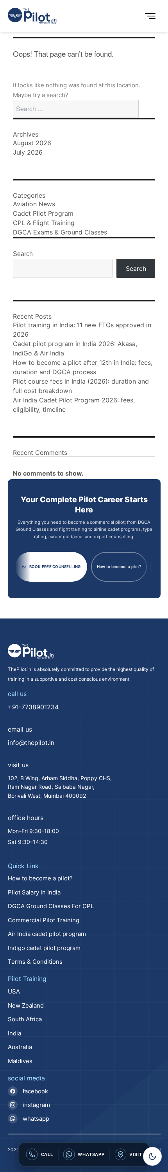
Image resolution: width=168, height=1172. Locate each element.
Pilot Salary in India (34, 892)
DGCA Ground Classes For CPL (51, 906)
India (14, 1033)
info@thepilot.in (31, 742)
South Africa (25, 1019)
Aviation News (34, 204)
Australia (20, 1047)
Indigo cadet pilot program (44, 948)
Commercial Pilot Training (43, 920)
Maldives (20, 1061)
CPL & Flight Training (44, 223)
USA (14, 991)
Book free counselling (55, 566)
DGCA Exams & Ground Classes (60, 232)
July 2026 (28, 152)
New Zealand (26, 1005)
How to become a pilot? (119, 566)
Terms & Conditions (35, 961)
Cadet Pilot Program (43, 213)
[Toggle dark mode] (152, 1156)
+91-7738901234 (33, 707)
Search (23, 254)
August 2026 (32, 143)
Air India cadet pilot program (47, 934)
